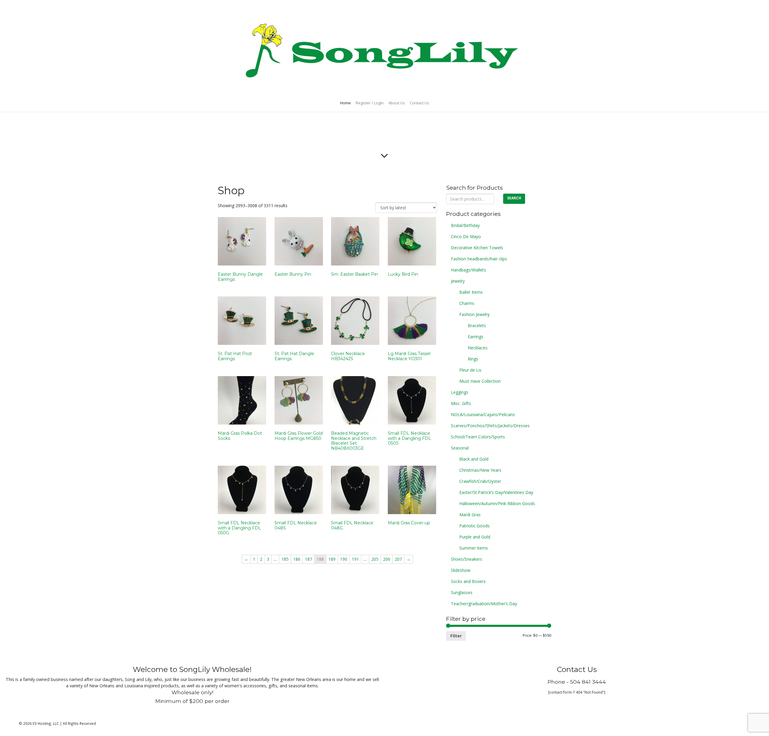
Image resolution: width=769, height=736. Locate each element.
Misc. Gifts (461, 403)
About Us (396, 103)
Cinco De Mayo (466, 236)
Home (345, 103)
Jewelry (458, 281)
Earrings (475, 336)
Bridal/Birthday (465, 225)
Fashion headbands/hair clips (479, 259)
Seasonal (460, 448)
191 (355, 559)
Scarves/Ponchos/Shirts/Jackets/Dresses (490, 425)
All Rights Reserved (79, 723)
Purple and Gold (474, 537)
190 (343, 559)
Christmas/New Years (480, 470)
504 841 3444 (588, 682)
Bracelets (477, 325)
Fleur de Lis (470, 370)
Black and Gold (473, 459)
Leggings (459, 392)
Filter (456, 636)
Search (514, 198)
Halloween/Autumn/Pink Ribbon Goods (497, 503)
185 (285, 559)
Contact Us (419, 103)
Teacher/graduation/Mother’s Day (484, 603)
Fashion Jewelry (474, 314)
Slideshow (460, 570)
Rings (473, 359)
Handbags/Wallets (468, 270)
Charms (466, 303)
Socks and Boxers (468, 581)
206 (386, 559)
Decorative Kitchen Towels (477, 247)
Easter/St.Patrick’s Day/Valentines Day (496, 492)
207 (398, 559)
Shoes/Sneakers (466, 559)
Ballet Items (471, 292)
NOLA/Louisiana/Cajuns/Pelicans (483, 414)
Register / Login (370, 103)
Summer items (473, 548)
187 (308, 559)
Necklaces (478, 348)
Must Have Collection (480, 381)
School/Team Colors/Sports (478, 437)
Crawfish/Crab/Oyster (480, 481)
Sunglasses (462, 592)
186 (296, 559)
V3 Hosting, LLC (45, 723)
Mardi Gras (470, 514)
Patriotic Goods (474, 526)
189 (332, 559)
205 (374, 559)
